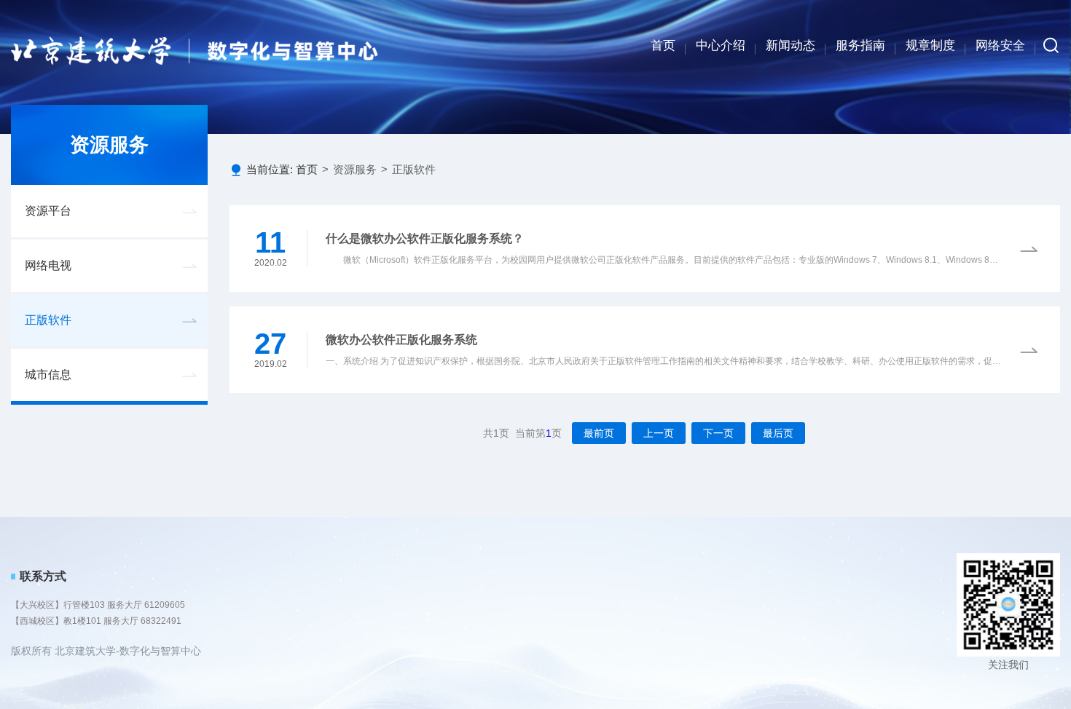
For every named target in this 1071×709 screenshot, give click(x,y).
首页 (663, 45)
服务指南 (860, 45)
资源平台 (48, 211)
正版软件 (48, 320)
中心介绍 (720, 45)
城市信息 (48, 374)
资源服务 (355, 169)
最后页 (778, 433)
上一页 (658, 433)
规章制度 (930, 45)
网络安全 (1000, 45)
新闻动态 (790, 45)
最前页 (599, 433)
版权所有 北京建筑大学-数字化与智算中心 (106, 651)
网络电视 (48, 265)
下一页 (718, 433)
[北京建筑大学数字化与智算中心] (195, 50)
